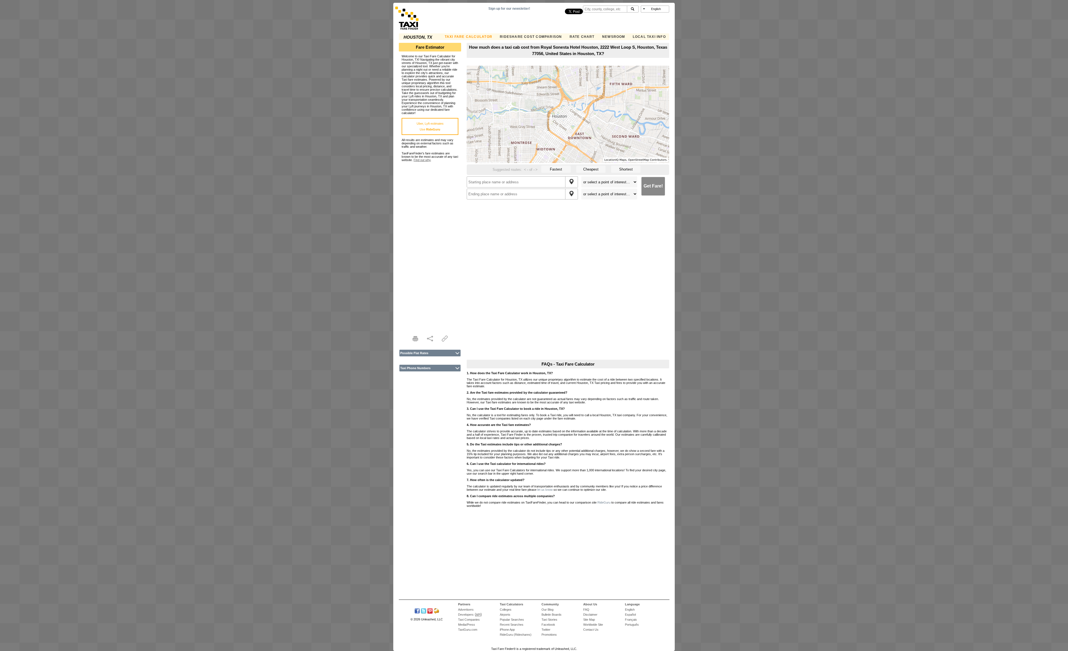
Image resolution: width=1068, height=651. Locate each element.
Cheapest (591, 169)
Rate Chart (582, 37)
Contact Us (591, 629)
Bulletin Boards (552, 614)
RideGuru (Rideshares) (515, 634)
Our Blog (547, 609)
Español (630, 614)
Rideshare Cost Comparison (531, 37)
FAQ (586, 609)
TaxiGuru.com (467, 629)
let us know (545, 489)
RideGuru (603, 502)
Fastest (556, 169)
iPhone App (507, 629)
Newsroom (613, 37)
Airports (505, 614)
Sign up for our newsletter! (509, 9)
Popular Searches (512, 619)
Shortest (626, 169)
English (630, 609)
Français (631, 619)
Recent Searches (511, 624)
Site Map (589, 619)
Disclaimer (590, 614)
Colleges (505, 609)
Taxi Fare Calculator (468, 37)
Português (632, 624)
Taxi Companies (469, 619)
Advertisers (466, 609)
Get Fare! (653, 186)
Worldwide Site (593, 624)
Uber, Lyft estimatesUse (430, 126)
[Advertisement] (430, 245)
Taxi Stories (549, 619)
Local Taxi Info (649, 37)
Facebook (548, 624)
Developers (466, 614)
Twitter (546, 629)
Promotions (549, 634)
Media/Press (466, 624)
